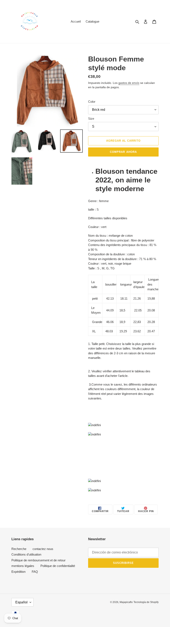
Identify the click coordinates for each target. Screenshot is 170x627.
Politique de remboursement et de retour (38, 560)
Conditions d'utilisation (26, 554)
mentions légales (22, 566)
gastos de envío (128, 82)
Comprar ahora (123, 151)
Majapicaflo (126, 602)
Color (91, 101)
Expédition (18, 571)
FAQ (35, 571)
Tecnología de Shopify (146, 602)
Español (21, 602)
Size (91, 118)
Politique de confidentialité (57, 566)
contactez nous (43, 549)
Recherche (18, 549)
